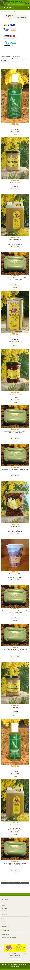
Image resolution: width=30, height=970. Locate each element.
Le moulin (3, 905)
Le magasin (4, 908)
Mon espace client (5, 926)
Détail (18, 131)
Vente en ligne (4, 918)
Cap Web (17, 966)
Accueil (3, 903)
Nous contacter (5, 939)
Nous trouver (4, 910)
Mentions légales (5, 934)
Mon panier (4, 924)
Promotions (4, 921)
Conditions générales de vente (8, 937)
